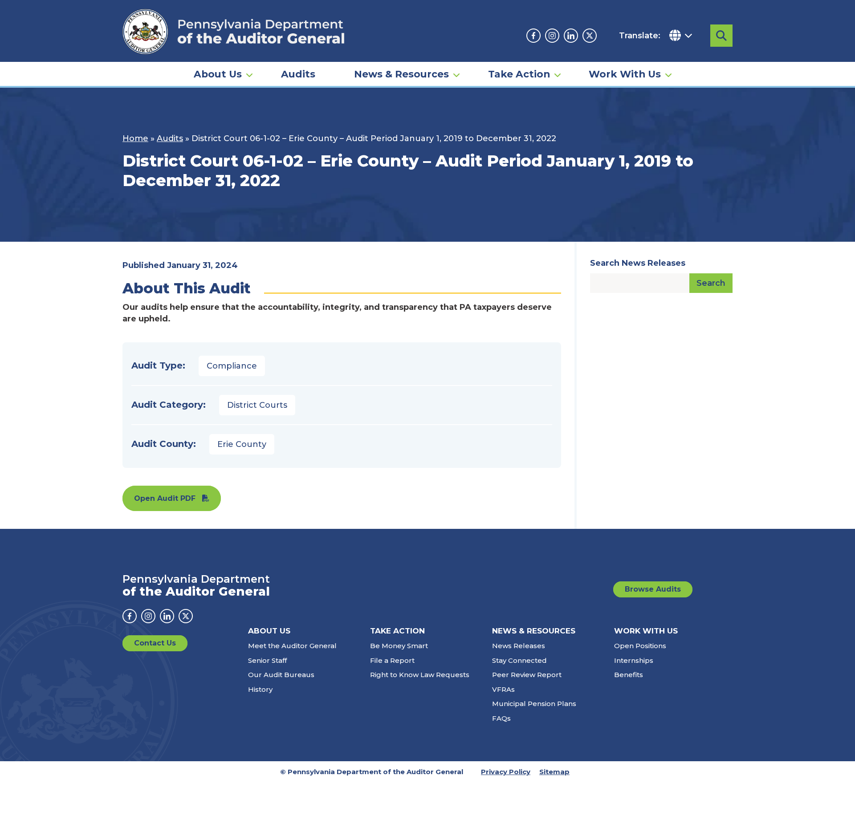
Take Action (519, 74)
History (260, 689)
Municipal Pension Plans (534, 703)
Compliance (232, 366)
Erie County (241, 444)
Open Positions (640, 645)
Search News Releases (637, 263)
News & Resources (401, 74)
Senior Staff (267, 660)
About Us (218, 74)
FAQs (501, 718)
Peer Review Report (527, 674)
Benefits (628, 674)
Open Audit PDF (164, 498)
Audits (298, 74)
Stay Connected (519, 660)
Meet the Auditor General (292, 645)
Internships (633, 660)
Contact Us (155, 643)
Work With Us (625, 74)
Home (135, 138)
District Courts (257, 405)
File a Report (392, 660)
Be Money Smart (399, 645)
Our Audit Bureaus (281, 674)
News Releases (518, 645)
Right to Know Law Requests (419, 674)
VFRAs (503, 689)
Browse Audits (653, 589)
